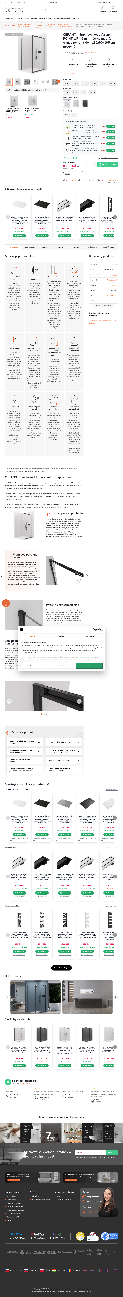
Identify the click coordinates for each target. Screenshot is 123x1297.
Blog (58, 1196)
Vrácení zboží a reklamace (15, 1210)
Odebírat (111, 1153)
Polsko (47, 1270)
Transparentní (112, 280)
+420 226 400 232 (94, 1201)
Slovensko (34, 1270)
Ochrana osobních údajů (15, 1217)
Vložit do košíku (109, 164)
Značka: (113, 180)
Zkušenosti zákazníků (64, 1200)
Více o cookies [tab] (90, 636)
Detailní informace (68, 73)
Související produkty (108, 247)
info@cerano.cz (93, 1196)
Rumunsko (77, 1270)
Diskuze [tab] (76, 247)
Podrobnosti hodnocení (90, 52)
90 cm (114, 285)
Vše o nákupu (8, 2)
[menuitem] (10, 18)
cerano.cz (90, 1212)
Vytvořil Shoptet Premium (82, 1292)
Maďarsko (61, 1270)
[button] (32, 107)
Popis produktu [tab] (13, 247)
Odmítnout (33, 666)
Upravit (60, 666)
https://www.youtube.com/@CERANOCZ (97, 1212)
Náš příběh (35, 1196)
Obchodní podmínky (14, 1213)
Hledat (77, 10)
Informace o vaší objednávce (108, 2)
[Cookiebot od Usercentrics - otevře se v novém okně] (94, 629)
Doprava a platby (20, 2)
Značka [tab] (93, 247)
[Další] (115, 997)
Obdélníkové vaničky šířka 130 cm (19, 839)
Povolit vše (89, 666)
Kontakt (9, 1220)
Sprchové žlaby (19, 896)
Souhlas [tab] (32, 636)
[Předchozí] (7, 997)
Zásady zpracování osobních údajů (44, 1292)
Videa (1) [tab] (44, 247)
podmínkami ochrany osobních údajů (104, 1157)
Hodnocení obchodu (14, 1203)
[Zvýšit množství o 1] (94, 163)
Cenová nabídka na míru (15, 1207)
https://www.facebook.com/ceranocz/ (84, 1212)
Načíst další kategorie (61, 968)
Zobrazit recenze (26, 1083)
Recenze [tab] (60, 247)
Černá (115, 275)
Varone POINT (112, 295)
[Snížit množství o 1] (94, 166)
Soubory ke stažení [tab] (29, 247)
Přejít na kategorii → (112, 789)
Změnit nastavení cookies (80, 1289)
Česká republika (16, 1270)
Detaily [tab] (61, 636)
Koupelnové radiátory (19, 955)
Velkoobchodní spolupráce (41, 1200)
